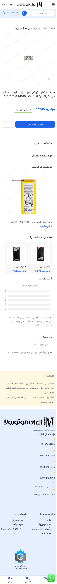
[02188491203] (53, 451)
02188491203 (47, 455)
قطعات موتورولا (40, 28)
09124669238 (47, 478)
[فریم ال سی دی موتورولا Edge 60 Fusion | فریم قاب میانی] (16, 254)
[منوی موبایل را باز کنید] (53, 4)
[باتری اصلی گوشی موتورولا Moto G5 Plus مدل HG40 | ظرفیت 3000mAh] (28, 195)
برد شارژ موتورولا (22, 28)
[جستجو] (24, 13)
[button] (53, 200)
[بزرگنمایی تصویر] (49, 79)
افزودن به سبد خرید (35, 124)
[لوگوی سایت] (30, 4)
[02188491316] (53, 462)
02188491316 (47, 467)
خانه (53, 28)
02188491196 (48, 444)
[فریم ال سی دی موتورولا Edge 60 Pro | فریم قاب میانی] (40, 254)
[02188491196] (53, 439)
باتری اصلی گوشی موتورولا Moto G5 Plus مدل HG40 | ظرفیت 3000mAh (31, 223)
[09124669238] (53, 473)
